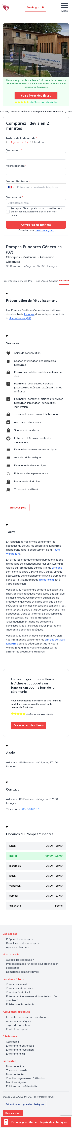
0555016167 (30, 809)
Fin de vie (39, 142)
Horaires (64, 280)
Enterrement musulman (20, 1049)
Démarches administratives (22, 971)
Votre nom (14, 150)
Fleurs (37, 280)
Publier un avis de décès (20, 1004)
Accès (44, 280)
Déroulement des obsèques (22, 943)
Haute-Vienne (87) (20, 318)
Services (22, 280)
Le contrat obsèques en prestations (27, 1017)
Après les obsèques (17, 947)
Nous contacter (15, 1074)
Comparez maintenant (36, 224)
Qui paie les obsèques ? (20, 959)
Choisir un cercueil (16, 984)
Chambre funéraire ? (18, 992)
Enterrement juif (15, 1053)
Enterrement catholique (20, 1045)
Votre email (14, 197)
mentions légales (44, 230)
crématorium (46, 579)
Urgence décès (19, 142)
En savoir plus (18, 507)
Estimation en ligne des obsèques (25, 1104)
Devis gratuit (35, 7)
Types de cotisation (18, 1025)
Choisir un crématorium (19, 988)
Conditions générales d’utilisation (25, 1078)
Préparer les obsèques (19, 939)
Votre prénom (16, 165)
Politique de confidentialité (22, 1086)
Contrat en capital (16, 1029)
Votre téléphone (18, 181)
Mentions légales (16, 1082)
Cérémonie (12, 1041)
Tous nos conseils (16, 1070)
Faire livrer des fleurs (36, 95)
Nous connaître (15, 1066)
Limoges (29, 314)
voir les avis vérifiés (46, 102)
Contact (53, 280)
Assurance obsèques (18, 1021)
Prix (30, 280)
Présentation (10, 280)
